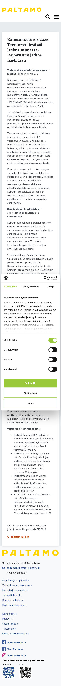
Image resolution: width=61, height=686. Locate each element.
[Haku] (47, 17)
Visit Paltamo (15, 648)
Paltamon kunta (16, 642)
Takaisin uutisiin (19, 536)
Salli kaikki (30, 383)
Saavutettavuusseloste (14, 633)
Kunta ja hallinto (11, 600)
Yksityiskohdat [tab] (30, 286)
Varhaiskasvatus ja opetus (16, 585)
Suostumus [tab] (10, 286)
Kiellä (30, 403)
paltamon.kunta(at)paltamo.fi (23, 567)
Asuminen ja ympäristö (14, 580)
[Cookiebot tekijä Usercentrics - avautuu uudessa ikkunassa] (43, 278)
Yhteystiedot (9, 623)
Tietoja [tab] (50, 286)
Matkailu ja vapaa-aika (14, 590)
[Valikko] (56, 17)
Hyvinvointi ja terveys (13, 605)
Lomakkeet (8, 613)
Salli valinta (30, 393)
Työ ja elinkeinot (11, 595)
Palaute (6, 618)
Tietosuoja (8, 628)
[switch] (52, 349)
